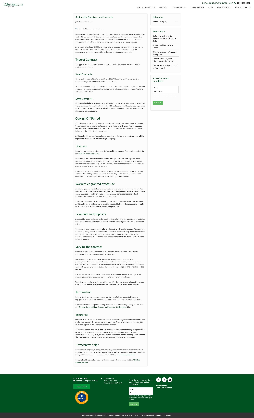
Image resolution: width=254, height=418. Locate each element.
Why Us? (163, 7)
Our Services (178, 7)
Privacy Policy (161, 385)
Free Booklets (224, 7)
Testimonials (197, 7)
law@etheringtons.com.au (87, 381)
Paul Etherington (146, 7)
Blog (210, 7)
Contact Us (241, 7)
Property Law (88, 22)
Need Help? (82, 386)
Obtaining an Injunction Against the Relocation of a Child (164, 38)
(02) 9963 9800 (243, 3)
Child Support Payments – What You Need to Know (164, 59)
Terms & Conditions (164, 388)
